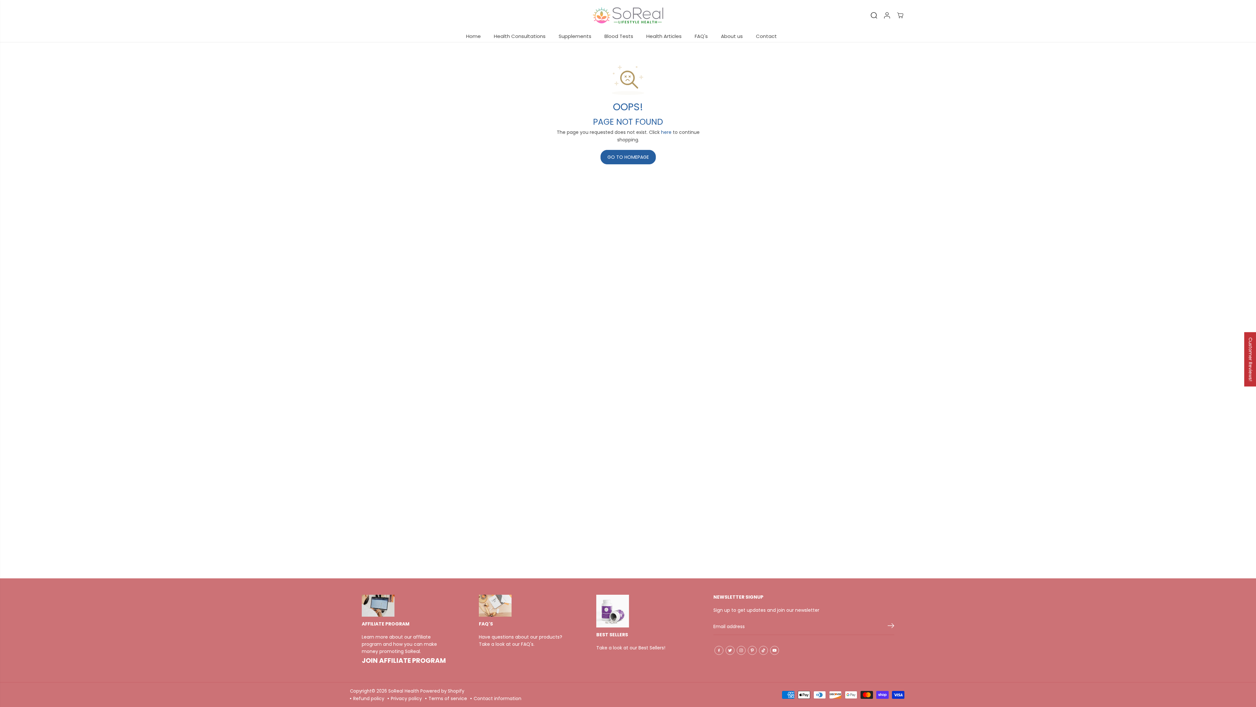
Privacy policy (406, 698)
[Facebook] (718, 650)
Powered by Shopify (442, 691)
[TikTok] (763, 650)
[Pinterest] (752, 650)
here (666, 132)
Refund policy (368, 698)
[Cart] (900, 15)
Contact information (497, 698)
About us (732, 36)
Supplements (575, 36)
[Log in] (887, 15)
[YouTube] (774, 650)
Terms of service (447, 698)
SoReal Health (403, 691)
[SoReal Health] (628, 15)
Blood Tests (618, 36)
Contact (766, 36)
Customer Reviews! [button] (1250, 359)
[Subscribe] (891, 627)
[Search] (874, 15)
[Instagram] (741, 650)
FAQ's (701, 36)
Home (473, 36)
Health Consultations (520, 36)
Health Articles (664, 36)
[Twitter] (730, 650)
